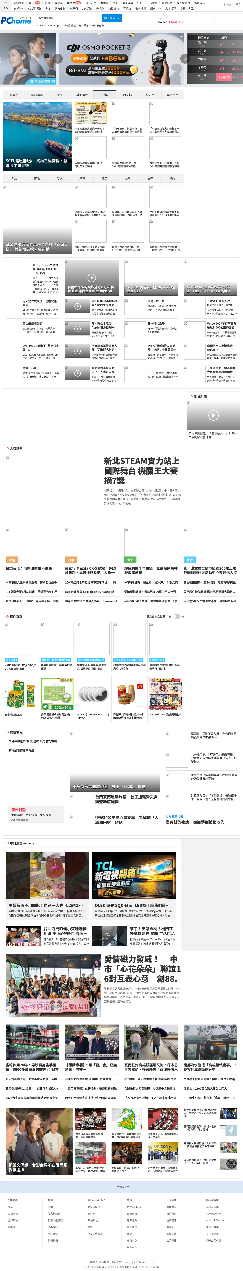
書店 (48, 8)
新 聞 (48, 3)
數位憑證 (140, 8)
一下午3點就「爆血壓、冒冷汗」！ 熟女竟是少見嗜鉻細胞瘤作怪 (151, 582)
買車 (115, 3)
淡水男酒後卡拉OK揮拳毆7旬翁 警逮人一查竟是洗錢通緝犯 (200, 1112)
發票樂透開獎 (55, 1220)
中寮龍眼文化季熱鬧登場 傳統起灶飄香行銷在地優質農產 (31, 582)
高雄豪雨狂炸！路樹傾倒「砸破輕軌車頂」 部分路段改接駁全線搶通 (210, 582)
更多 (5, 8)
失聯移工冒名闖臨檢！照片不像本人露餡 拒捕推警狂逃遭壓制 (210, 1079)
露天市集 (60, 8)
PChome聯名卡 (96, 1200)
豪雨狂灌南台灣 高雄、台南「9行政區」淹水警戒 (200, 1128)
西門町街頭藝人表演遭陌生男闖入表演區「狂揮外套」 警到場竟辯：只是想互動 (90, 1098)
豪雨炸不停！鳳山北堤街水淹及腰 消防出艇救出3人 (31, 1079)
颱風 (59, 95)
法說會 (153, 3)
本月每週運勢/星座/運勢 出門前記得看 (33, 741)
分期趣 (100, 8)
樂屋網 (74, 8)
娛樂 (127, 178)
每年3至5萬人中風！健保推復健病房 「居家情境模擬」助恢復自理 (150, 601)
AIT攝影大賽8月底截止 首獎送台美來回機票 (31, 592)
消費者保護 (212, 1207)
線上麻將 (167, 3)
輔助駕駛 (82, 95)
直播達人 (171, 1207)
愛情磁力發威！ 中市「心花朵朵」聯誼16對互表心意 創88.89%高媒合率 (142, 969)
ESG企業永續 (213, 1240)
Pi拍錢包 (113, 8)
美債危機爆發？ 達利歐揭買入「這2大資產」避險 (200, 1162)
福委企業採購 (95, 1233)
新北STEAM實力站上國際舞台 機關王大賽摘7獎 (141, 470)
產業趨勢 (132, 1220)
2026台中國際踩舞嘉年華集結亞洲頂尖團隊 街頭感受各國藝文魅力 (32, 1098)
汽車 (82, 178)
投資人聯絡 (212, 1227)
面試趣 (127, 95)
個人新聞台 (183, 3)
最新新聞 (19, 3)
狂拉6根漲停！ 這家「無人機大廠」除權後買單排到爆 (32, 601)
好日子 (141, 3)
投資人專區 (187, 8)
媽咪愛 (12, 1227)
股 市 (31, 3)
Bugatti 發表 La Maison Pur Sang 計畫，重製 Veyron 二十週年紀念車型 (89, 592)
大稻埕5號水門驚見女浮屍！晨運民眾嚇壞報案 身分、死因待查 (210, 601)
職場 (173, 178)
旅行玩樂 (90, 3)
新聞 (50, 1200)
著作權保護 (212, 1233)
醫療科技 (132, 1213)
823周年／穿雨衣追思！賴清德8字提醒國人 (150, 1079)
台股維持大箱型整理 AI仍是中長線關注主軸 (149, 1088)
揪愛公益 (199, 3)
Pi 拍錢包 (93, 1220)
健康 (105, 178)
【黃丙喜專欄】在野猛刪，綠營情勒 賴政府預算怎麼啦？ (91, 1088)
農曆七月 (172, 95)
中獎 (105, 95)
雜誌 (129, 1233)
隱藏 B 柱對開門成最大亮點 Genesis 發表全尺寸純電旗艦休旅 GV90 (91, 601)
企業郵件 (171, 1240)
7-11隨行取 (34, 8)
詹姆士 (150, 95)
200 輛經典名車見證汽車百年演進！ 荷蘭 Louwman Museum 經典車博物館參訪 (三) (91, 582)
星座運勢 (127, 3)
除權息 (59, 3)
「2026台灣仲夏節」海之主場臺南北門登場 (150, 1098)
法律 (150, 178)
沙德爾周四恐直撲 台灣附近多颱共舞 (88, 1079)
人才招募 (170, 8)
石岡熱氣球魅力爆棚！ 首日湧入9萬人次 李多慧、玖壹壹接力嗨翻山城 (32, 1088)
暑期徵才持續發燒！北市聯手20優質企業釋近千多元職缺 (200, 1145)
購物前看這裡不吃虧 (21, 750)
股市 (50, 1207)
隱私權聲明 (212, 1200)
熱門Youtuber (135, 1207)
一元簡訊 (171, 1200)
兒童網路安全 (213, 1213)
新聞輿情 (53, 1240)
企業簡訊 (171, 1220)
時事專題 (53, 1227)
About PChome (215, 1220)
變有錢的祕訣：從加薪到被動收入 (195, 822)
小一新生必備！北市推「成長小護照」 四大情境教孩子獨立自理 (210, 1098)
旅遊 (59, 178)
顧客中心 (155, 8)
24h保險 (87, 8)
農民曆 (71, 3)
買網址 (127, 8)
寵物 (37, 178)
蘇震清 (14, 95)
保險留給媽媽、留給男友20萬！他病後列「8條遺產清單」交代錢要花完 (150, 592)
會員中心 (132, 1240)
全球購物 (13, 1220)
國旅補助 (37, 95)
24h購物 (18, 8)
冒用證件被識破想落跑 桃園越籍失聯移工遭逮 (210, 592)
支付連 (91, 1213)
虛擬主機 (171, 1233)
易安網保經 (94, 1207)
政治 (14, 178)
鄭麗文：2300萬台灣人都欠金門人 (205, 1088)
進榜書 (104, 3)
